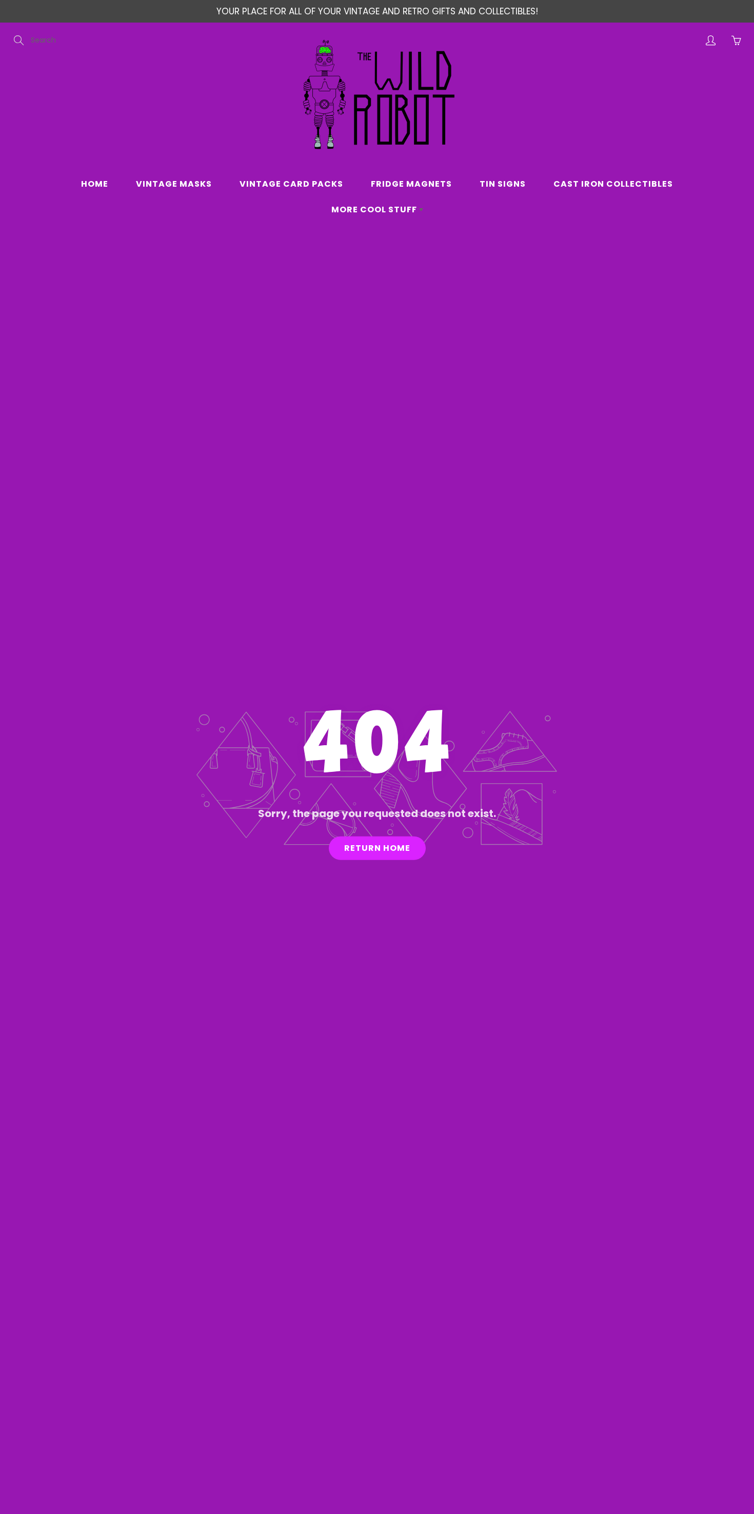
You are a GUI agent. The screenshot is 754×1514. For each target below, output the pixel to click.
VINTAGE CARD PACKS (291, 184)
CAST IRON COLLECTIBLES (613, 184)
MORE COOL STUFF (375, 209)
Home (94, 184)
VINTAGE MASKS (174, 184)
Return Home (377, 848)
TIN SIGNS (503, 184)
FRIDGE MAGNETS (411, 184)
